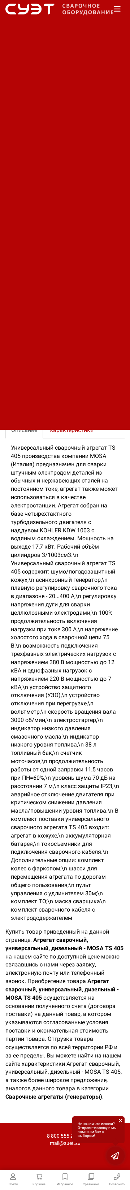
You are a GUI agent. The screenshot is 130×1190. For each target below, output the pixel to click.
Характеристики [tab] (71, 430)
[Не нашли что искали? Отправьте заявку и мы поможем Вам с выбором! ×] (116, 1156)
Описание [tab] (24, 430)
